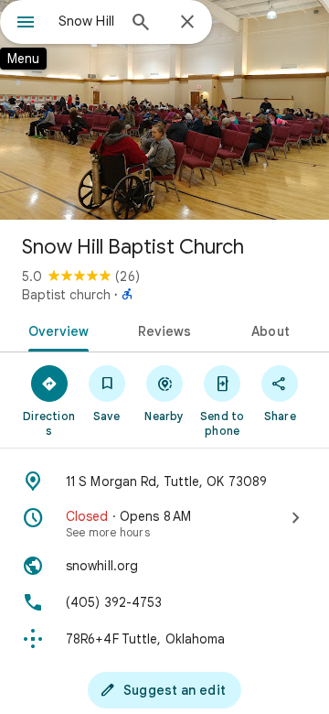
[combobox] (86, 21)
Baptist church (66, 295)
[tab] (54, 330)
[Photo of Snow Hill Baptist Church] (164, 110)
